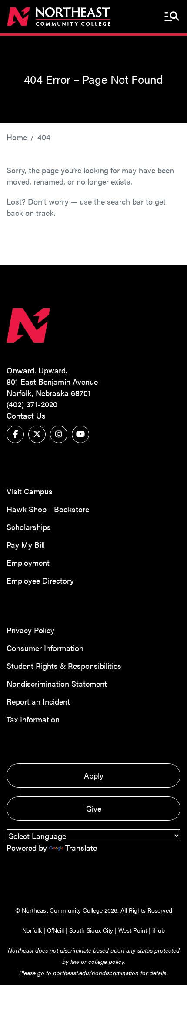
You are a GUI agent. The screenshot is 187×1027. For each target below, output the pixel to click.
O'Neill (55, 930)
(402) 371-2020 (32, 404)
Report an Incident (38, 701)
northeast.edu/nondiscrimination (96, 972)
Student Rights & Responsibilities (64, 665)
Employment (28, 562)
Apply (94, 775)
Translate (81, 847)
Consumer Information (45, 647)
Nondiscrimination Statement (57, 683)
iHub (158, 930)
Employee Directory (40, 580)
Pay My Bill (26, 544)
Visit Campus (30, 491)
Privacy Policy (30, 629)
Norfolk (32, 930)
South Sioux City (91, 930)
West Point (132, 930)
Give (93, 808)
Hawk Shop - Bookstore (48, 508)
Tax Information (33, 719)
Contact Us (26, 415)
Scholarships (29, 526)
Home (17, 136)
